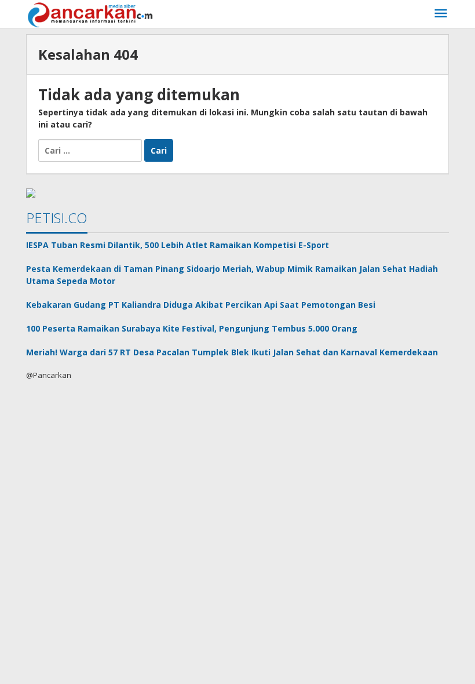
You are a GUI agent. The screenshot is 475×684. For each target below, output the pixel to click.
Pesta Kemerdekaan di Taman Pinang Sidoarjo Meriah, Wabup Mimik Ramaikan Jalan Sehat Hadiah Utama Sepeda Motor (232, 274)
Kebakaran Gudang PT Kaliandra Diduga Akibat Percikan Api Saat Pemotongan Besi (200, 304)
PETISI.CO (56, 217)
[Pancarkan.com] (91, 13)
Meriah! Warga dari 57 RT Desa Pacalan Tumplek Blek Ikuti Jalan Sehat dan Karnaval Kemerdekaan (232, 352)
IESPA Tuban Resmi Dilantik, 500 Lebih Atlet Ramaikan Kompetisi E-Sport (177, 244)
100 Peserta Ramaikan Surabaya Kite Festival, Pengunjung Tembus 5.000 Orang (191, 328)
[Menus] (441, 14)
